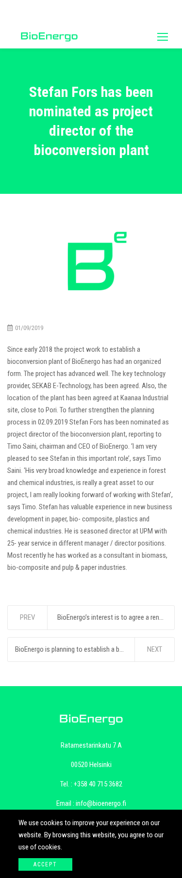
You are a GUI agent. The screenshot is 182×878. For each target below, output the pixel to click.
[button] (162, 36)
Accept (45, 864)
